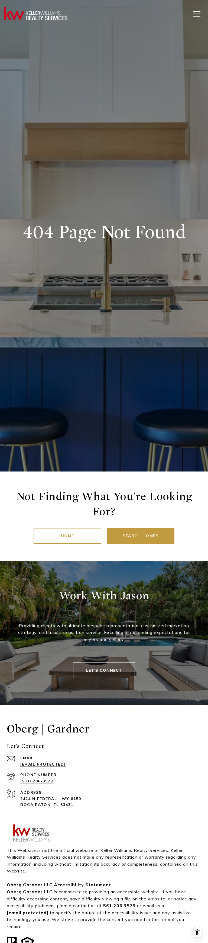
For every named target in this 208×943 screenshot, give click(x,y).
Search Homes (140, 535)
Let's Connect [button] (104, 670)
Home (67, 535)
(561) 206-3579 (36, 781)
